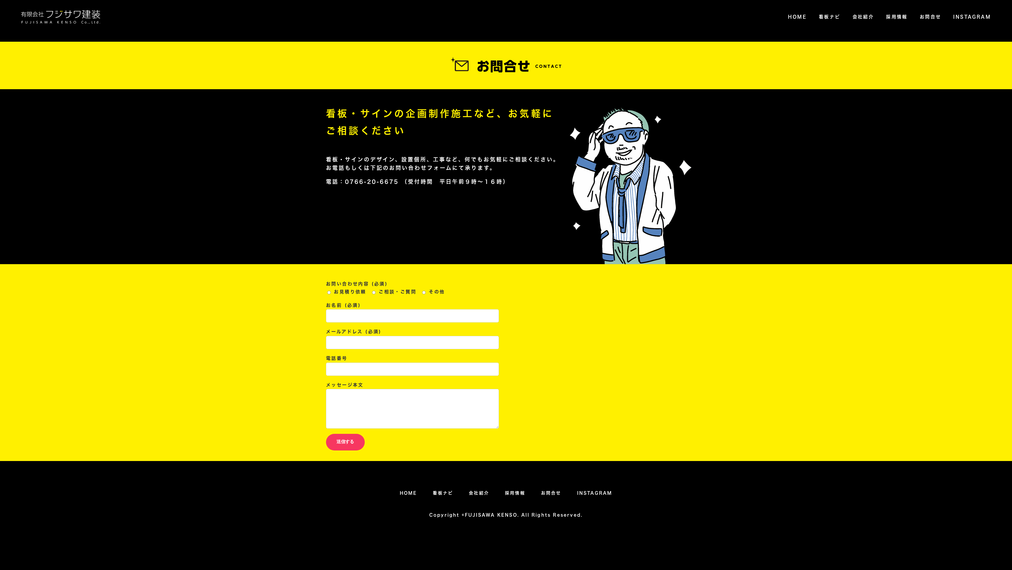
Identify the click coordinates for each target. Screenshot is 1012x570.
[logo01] (60, 12)
